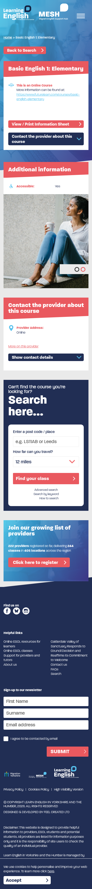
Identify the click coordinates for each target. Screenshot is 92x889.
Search (56, 674)
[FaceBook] (7, 615)
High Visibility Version (68, 789)
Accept (13, 880)
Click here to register (35, 562)
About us (10, 665)
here (51, 871)
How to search (49, 498)
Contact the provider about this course (42, 139)
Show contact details (32, 357)
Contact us (59, 665)
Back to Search (21, 50)
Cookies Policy (38, 789)
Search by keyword (46, 494)
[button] (77, 269)
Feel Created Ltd (57, 812)
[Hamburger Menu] (81, 16)
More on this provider (23, 346)
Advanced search (46, 490)
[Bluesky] (16, 615)
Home (8, 37)
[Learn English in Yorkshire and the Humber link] (19, 12)
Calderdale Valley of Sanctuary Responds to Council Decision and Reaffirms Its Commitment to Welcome (69, 651)
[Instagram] (25, 615)
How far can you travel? (33, 451)
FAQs (54, 669)
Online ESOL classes (18, 651)
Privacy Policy (13, 789)
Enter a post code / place (34, 431)
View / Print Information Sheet (40, 124)
